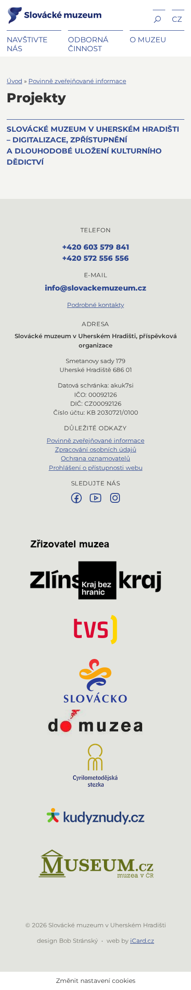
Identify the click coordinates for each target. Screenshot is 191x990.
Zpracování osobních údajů (95, 449)
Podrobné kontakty (95, 304)
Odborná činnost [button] (88, 44)
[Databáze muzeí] (95, 864)
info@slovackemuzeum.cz (95, 287)
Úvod (14, 81)
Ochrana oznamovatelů (95, 458)
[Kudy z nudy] (95, 816)
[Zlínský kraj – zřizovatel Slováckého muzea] (95, 569)
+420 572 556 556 (95, 258)
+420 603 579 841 (95, 246)
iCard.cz (142, 940)
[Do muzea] (95, 723)
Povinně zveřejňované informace (77, 81)
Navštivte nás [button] (27, 44)
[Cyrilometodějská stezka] (95, 765)
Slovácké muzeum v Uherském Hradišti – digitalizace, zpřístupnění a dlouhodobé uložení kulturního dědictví (93, 145)
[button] (159, 18)
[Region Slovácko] (95, 681)
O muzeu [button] (148, 39)
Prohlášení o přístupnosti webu (96, 467)
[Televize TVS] (95, 629)
